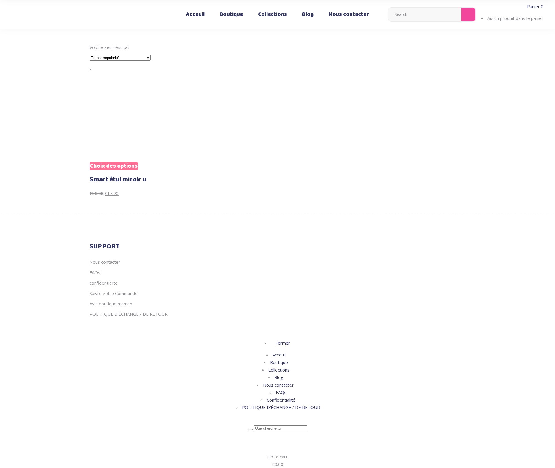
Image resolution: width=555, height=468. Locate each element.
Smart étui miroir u (118, 179)
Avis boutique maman (111, 304)
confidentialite (104, 283)
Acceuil (279, 355)
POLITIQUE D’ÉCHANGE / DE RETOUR (129, 314)
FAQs (95, 272)
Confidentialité (281, 400)
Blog (278, 377)
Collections (279, 370)
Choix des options (114, 166)
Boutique (279, 362)
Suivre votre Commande (114, 293)
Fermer (282, 343)
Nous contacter (105, 262)
